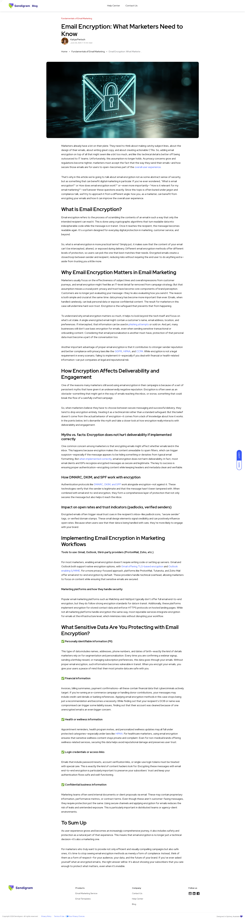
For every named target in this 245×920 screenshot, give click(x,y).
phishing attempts (139, 324)
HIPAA (126, 351)
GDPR (118, 351)
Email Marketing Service (86, 893)
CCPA (139, 351)
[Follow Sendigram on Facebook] (198, 893)
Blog (134, 904)
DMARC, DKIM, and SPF (107, 484)
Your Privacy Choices (76, 916)
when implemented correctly (95, 458)
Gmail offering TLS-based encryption (142, 566)
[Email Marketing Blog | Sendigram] (11, 6)
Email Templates (83, 898)
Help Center (113, 5)
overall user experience (148, 167)
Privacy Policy (46, 916)
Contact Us (131, 5)
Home (64, 51)
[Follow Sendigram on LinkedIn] (190, 893)
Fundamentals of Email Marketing (88, 51)
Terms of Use (59, 916)
